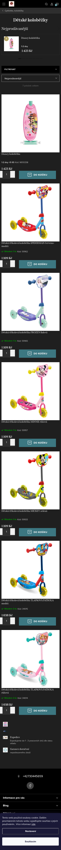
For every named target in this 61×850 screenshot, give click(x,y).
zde (33, 824)
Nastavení (30, 831)
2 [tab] (23, 58)
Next (58, 29)
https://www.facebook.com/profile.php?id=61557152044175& (30, 785)
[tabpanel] (30, 44)
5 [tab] (34, 58)
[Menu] (4, 4)
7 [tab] (41, 58)
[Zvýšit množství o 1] (12, 174)
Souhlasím (30, 841)
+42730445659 (33, 776)
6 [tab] (37, 58)
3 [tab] (26, 58)
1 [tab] (19, 58)
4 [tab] (30, 58)
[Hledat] (46, 4)
